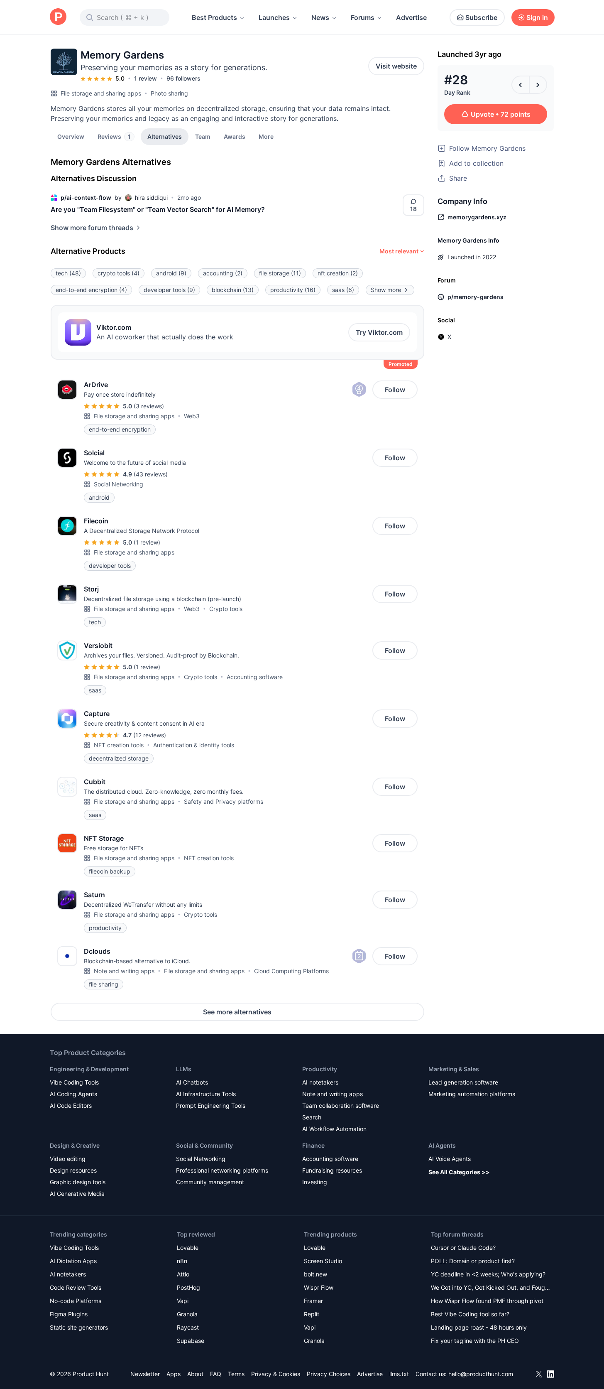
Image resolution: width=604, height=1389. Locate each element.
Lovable (187, 1247)
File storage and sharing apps (101, 93)
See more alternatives (237, 1012)
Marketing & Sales (453, 1068)
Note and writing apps (124, 970)
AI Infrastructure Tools (206, 1093)
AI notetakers (320, 1082)
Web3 (192, 416)
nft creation (338, 273)
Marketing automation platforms (471, 1093)
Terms (236, 1373)
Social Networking (118, 484)
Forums (362, 17)
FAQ (215, 1373)
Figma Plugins (69, 1314)
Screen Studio (323, 1260)
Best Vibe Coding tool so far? (470, 1314)
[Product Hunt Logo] (58, 17)
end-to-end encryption (91, 289)
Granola (187, 1314)
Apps (173, 1373)
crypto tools (118, 273)
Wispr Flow (318, 1287)
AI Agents (442, 1145)
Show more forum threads (92, 227)
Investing (314, 1181)
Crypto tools (225, 608)
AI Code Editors (71, 1105)
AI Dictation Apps (73, 1260)
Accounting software (255, 676)
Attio (183, 1274)
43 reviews (151, 474)
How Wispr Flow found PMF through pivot (487, 1300)
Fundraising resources (332, 1170)
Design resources (73, 1170)
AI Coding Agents (73, 1093)
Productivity (319, 1068)
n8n (182, 1260)
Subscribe (481, 17)
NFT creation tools (119, 744)
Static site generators (79, 1327)
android (171, 273)
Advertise (411, 17)
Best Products (214, 17)
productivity (292, 289)
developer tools (169, 289)
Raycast (188, 1327)
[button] (266, 136)
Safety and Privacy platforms (223, 801)
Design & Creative (75, 1145)
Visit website (396, 66)
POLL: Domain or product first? (473, 1260)
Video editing (68, 1158)
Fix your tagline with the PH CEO (475, 1340)
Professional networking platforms (222, 1170)
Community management (210, 1181)
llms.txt (399, 1373)
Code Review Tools (75, 1287)
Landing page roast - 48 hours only (479, 1327)
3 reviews (149, 406)
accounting (222, 273)
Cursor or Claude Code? (463, 1247)
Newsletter (145, 1373)
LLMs (183, 1068)
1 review (145, 78)
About (195, 1373)
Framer (313, 1300)
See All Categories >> (459, 1171)
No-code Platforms (75, 1300)
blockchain (233, 289)
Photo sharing (169, 93)
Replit (311, 1314)
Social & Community (204, 1145)
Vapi (182, 1300)
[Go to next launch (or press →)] (538, 84)
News (320, 17)
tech (68, 273)
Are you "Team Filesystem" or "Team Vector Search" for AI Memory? (158, 209)
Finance (313, 1145)
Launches (274, 17)
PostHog (188, 1287)
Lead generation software (463, 1082)
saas (343, 289)
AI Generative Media (77, 1193)
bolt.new (315, 1274)
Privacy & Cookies (275, 1373)
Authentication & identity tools (193, 744)
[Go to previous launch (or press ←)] (520, 84)
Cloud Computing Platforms (291, 970)
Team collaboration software (340, 1105)
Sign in (537, 17)
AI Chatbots (192, 1082)
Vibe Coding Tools (74, 1082)
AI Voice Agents (449, 1158)
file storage (280, 273)
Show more (386, 289)
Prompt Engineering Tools (210, 1105)
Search (311, 1117)
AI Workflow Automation (334, 1128)
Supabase (190, 1340)
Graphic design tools (77, 1181)
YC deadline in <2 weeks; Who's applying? (488, 1274)
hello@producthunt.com (480, 1373)
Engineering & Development (89, 1068)
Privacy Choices (328, 1373)
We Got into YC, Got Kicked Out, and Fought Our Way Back (490, 1288)
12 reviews (149, 735)
